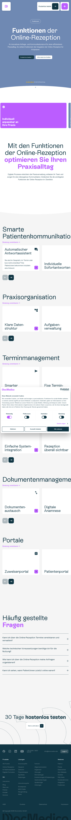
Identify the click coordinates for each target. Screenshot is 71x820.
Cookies (22, 804)
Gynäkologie (39, 782)
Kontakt (5, 792)
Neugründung (22, 792)
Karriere (5, 795)
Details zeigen (61, 423)
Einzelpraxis (22, 786)
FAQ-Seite (61, 777)
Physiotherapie (23, 772)
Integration (61, 782)
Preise (60, 767)
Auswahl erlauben (35, 429)
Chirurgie (38, 772)
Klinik (20, 794)
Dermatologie (39, 775)
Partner (5, 790)
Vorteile (60, 775)
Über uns (5, 787)
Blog (4, 784)
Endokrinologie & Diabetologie (45, 777)
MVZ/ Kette (22, 789)
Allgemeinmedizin (40, 767)
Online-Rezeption (8, 767)
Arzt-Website (62, 772)
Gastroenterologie (41, 780)
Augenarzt (38, 769)
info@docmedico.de (51, 751)
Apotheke (21, 775)
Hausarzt (21, 767)
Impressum (64, 804)
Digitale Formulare (9, 772)
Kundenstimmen (63, 780)
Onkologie (38, 785)
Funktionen (61, 785)
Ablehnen (13, 429)
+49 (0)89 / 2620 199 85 (32, 751)
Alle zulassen (58, 429)
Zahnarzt (21, 769)
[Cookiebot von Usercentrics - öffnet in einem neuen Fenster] (61, 389)
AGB (4, 804)
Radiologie (21, 777)
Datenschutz (62, 769)
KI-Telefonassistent (9, 769)
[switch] (25, 417)
